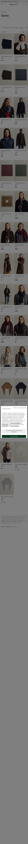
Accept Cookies (14, 436)
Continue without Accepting (19, 407)
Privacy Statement (14, 425)
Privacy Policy (5, 424)
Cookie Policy (5, 425)
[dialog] (14, 422)
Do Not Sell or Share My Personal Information (14, 431)
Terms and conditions (15, 423)
